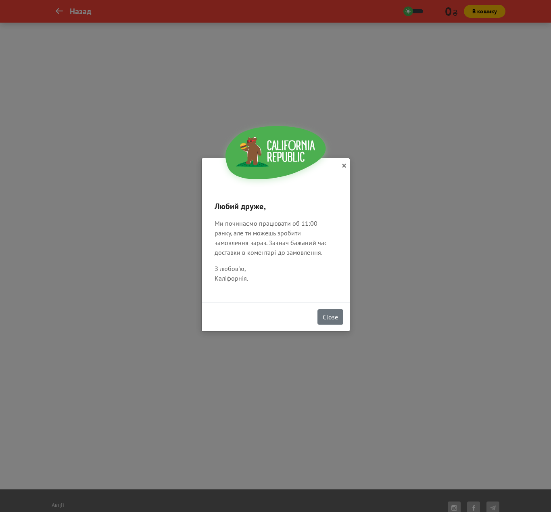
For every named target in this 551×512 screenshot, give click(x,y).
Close (330, 317)
